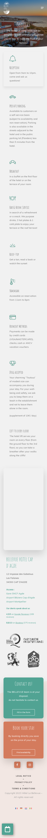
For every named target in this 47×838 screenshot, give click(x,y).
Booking (19, 622)
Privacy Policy (23, 782)
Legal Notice (23, 776)
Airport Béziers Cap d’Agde (20, 597)
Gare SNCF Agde (15, 593)
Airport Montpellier (16, 601)
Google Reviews (21, 614)
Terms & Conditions (23, 789)
